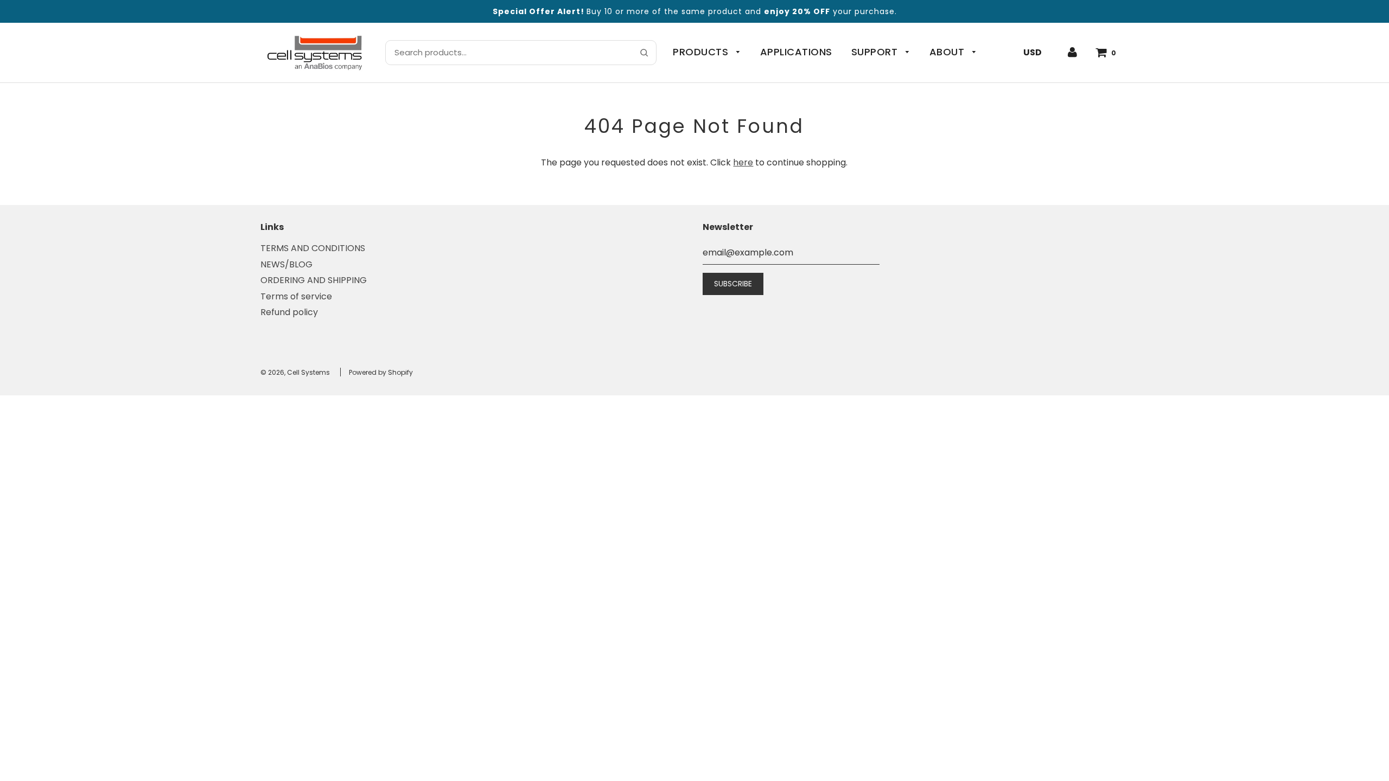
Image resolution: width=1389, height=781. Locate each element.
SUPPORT (876, 52)
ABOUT (948, 52)
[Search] (644, 52)
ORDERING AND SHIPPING (313, 280)
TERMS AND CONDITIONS (312, 248)
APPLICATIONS (796, 52)
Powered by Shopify (381, 372)
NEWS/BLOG (286, 264)
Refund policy (289, 312)
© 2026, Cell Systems (295, 372)
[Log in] (1072, 52)
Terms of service (296, 296)
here (743, 162)
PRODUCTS (702, 52)
